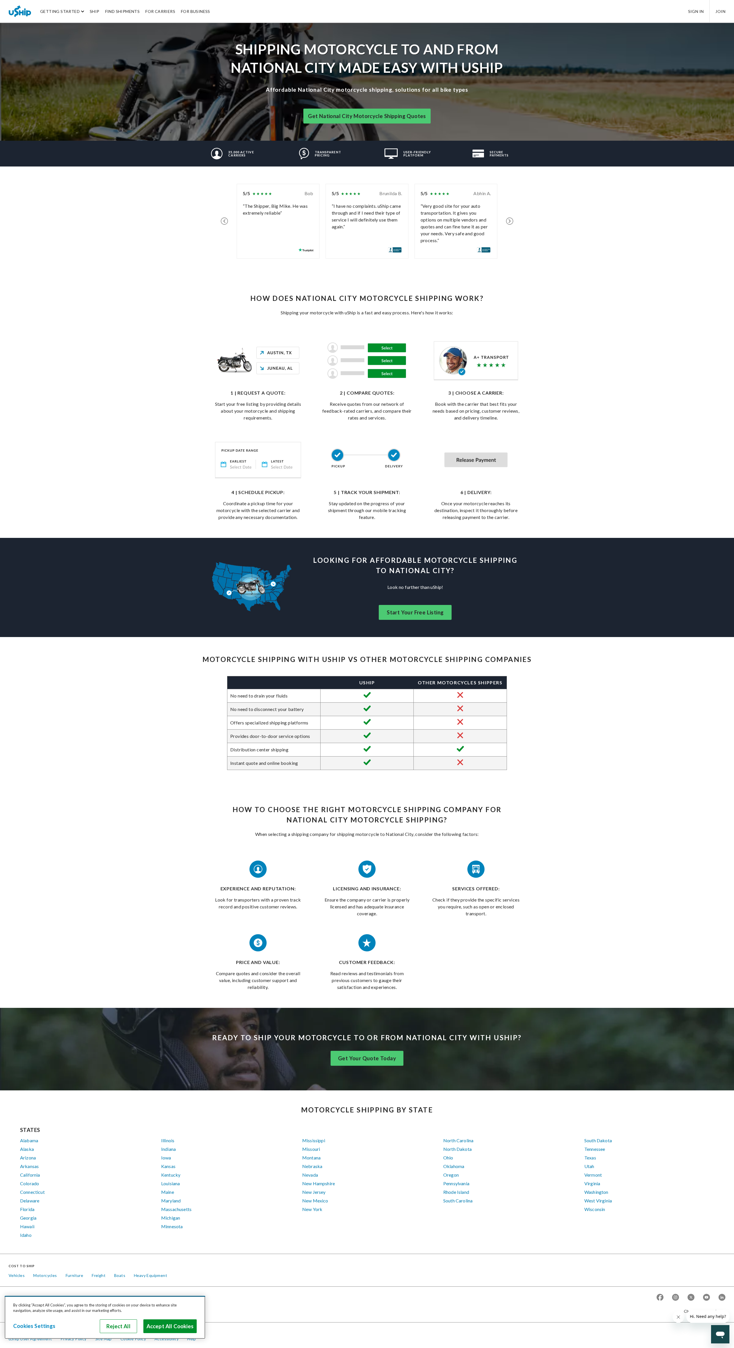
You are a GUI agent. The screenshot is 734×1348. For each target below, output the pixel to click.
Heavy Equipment (150, 1275)
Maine (167, 1192)
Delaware (29, 1200)
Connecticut (32, 1192)
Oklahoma (453, 1166)
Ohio (448, 1157)
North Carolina (458, 1140)
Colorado (29, 1183)
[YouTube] (706, 1297)
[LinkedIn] (722, 1297)
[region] (105, 1317)
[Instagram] (675, 1297)
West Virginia (598, 1200)
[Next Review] (509, 221)
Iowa (166, 1157)
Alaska (27, 1149)
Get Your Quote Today (367, 1058)
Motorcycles (45, 1275)
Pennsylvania (456, 1183)
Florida (27, 1209)
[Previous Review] (224, 221)
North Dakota (457, 1149)
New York (312, 1209)
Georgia (28, 1217)
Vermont (593, 1174)
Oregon (451, 1174)
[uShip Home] (20, 11)
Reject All (118, 1326)
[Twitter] (691, 1297)
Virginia (592, 1183)
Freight (99, 1275)
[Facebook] (660, 1297)
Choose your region (702, 1311)
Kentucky (170, 1174)
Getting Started (60, 11)
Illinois (167, 1140)
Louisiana (170, 1183)
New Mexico (315, 1200)
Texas (590, 1157)
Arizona (28, 1157)
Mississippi (313, 1140)
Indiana (168, 1149)
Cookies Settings (34, 1326)
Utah (589, 1166)
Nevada (310, 1174)
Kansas (168, 1166)
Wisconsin (594, 1209)
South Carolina (458, 1200)
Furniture (74, 1275)
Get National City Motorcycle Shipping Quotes (367, 116)
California (30, 1174)
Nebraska (312, 1166)
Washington (596, 1192)
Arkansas (29, 1166)
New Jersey (314, 1192)
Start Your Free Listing (415, 612)
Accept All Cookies (170, 1326)
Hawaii (27, 1226)
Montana (311, 1157)
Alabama (29, 1140)
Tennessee (594, 1149)
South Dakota (598, 1140)
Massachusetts (176, 1209)
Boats (119, 1275)
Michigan (170, 1217)
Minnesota (172, 1226)
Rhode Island (456, 1192)
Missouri (311, 1149)
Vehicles (17, 1275)
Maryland (171, 1200)
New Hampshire (318, 1183)
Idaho (26, 1235)
